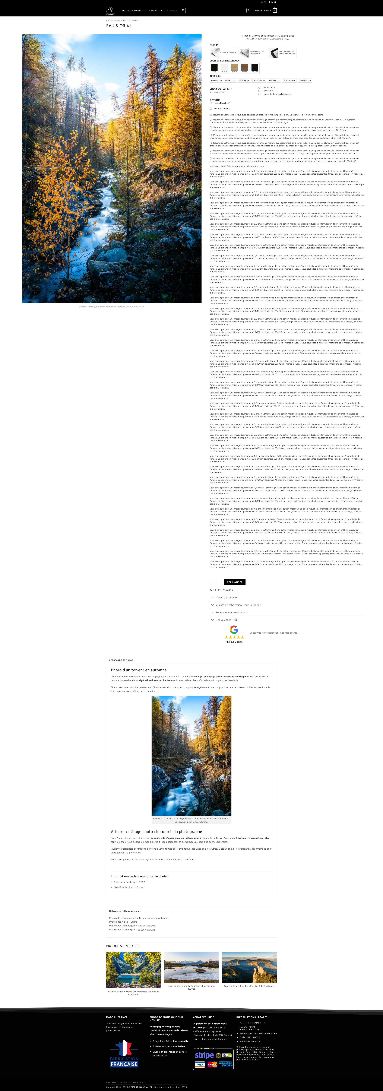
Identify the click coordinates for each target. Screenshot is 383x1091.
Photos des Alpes (118, 921)
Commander (235, 582)
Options (215, 100)
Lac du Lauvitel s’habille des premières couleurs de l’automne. (133, 993)
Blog (263, 2)
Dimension (215, 76)
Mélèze (151, 929)
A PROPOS (154, 10)
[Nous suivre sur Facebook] (269, 2)
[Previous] (106, 976)
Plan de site (139, 1082)
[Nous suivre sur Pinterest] (275, 2)
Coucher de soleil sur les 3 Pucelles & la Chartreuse (249, 986)
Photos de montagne (120, 918)
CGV (108, 1082)
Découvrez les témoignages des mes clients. (274, 632)
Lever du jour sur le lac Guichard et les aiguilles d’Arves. (191, 987)
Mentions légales (121, 1082)
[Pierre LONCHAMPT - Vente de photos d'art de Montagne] (111, 10)
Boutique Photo (131, 10)
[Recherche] (183, 10)
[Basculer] (213, 597)
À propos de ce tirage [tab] (121, 660)
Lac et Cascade (146, 925)
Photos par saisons (116, 20)
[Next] (276, 976)
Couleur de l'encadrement (225, 61)
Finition (214, 45)
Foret (141, 929)
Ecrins (134, 921)
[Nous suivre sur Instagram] (272, 2)
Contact (172, 10)
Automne (133, 20)
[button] (248, 10)
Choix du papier (221, 88)
